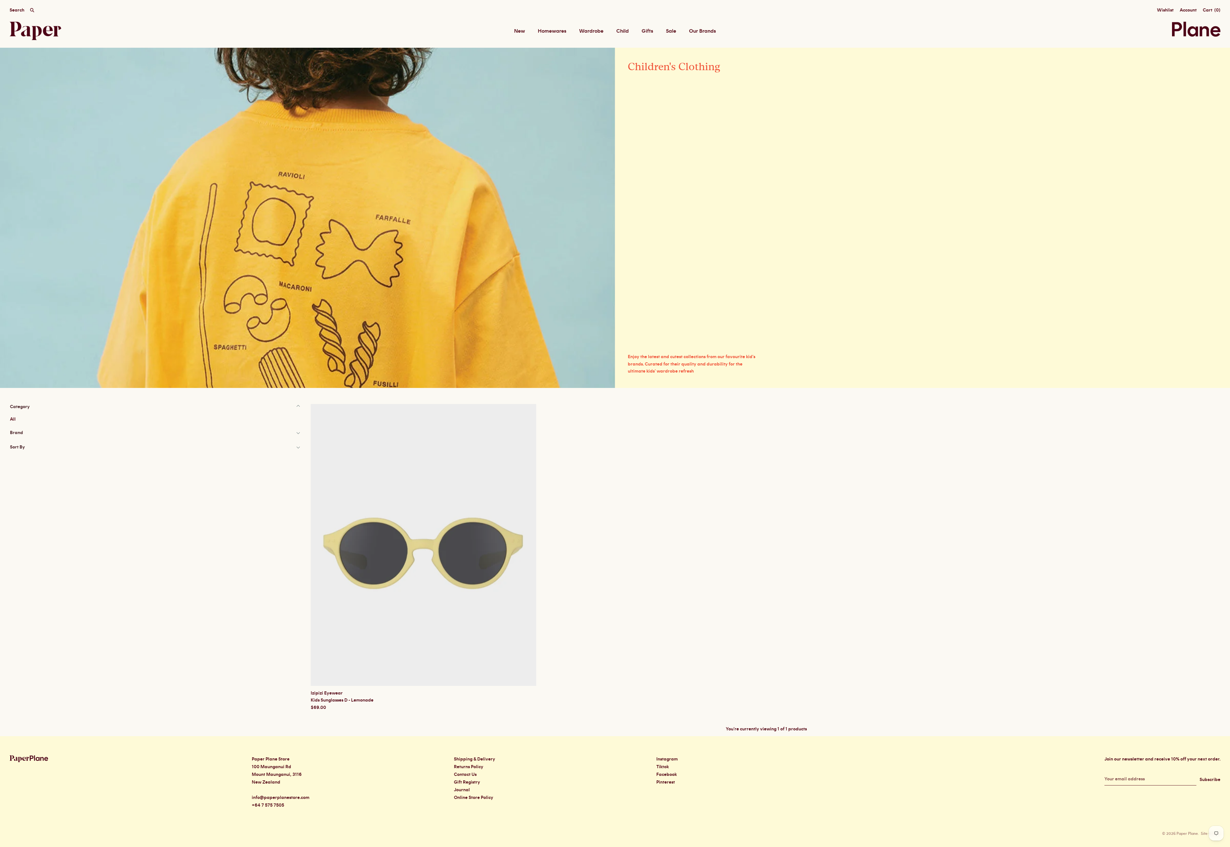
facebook (666, 774)
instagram (667, 759)
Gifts (647, 31)
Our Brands (702, 31)
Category (20, 407)
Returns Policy (468, 767)
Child (622, 31)
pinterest (665, 782)
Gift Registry (467, 782)
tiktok (662, 767)
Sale (671, 31)
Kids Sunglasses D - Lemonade (342, 700)
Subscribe (1210, 779)
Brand (16, 433)
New (519, 31)
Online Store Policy (473, 797)
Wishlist (1165, 10)
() (1211, 10)
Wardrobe (591, 31)
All (13, 419)
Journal (462, 790)
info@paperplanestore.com (280, 797)
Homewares (552, 31)
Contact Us (465, 774)
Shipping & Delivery (474, 759)
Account (1188, 10)
